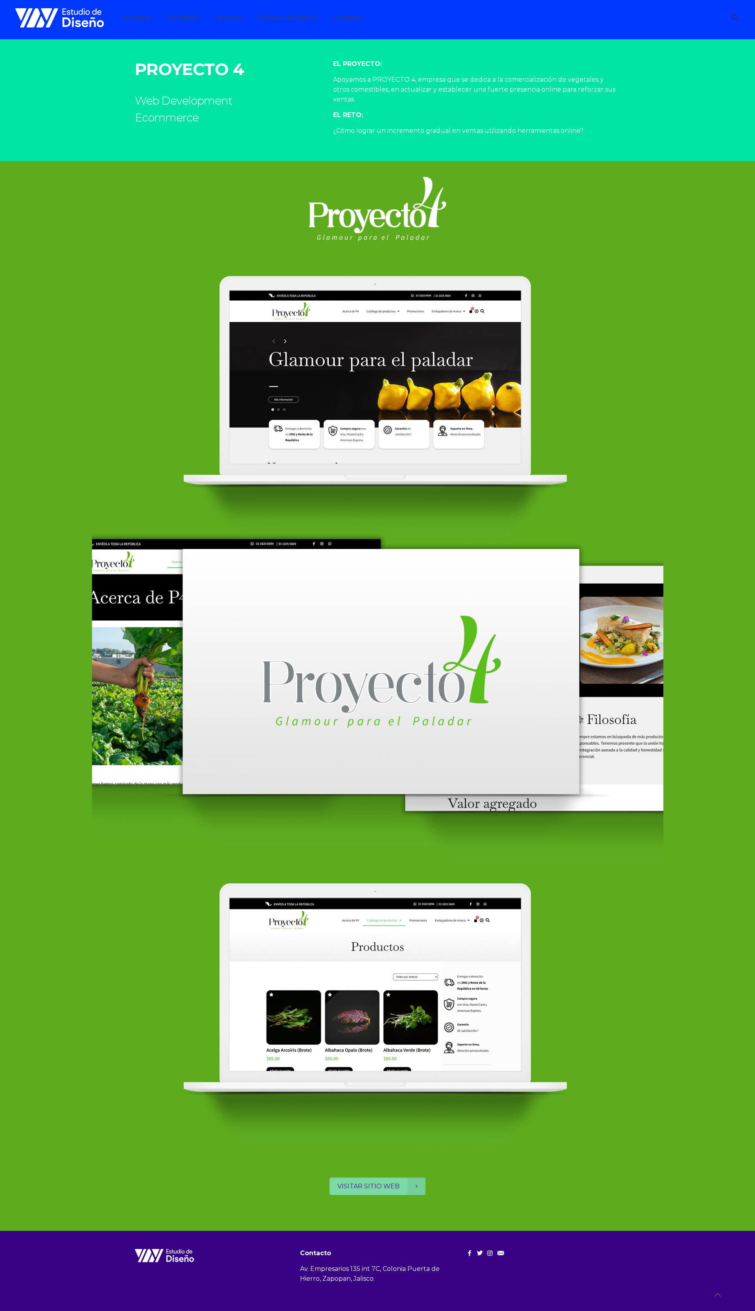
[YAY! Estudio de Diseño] (59, 17)
